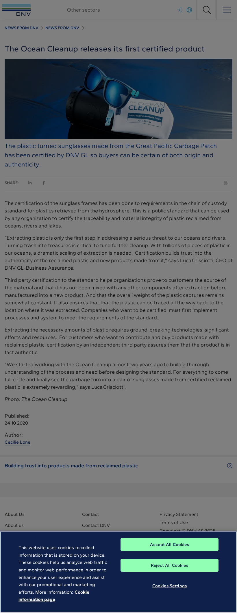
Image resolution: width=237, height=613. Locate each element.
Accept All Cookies (169, 544)
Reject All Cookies (169, 565)
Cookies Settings (169, 585)
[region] (118, 572)
